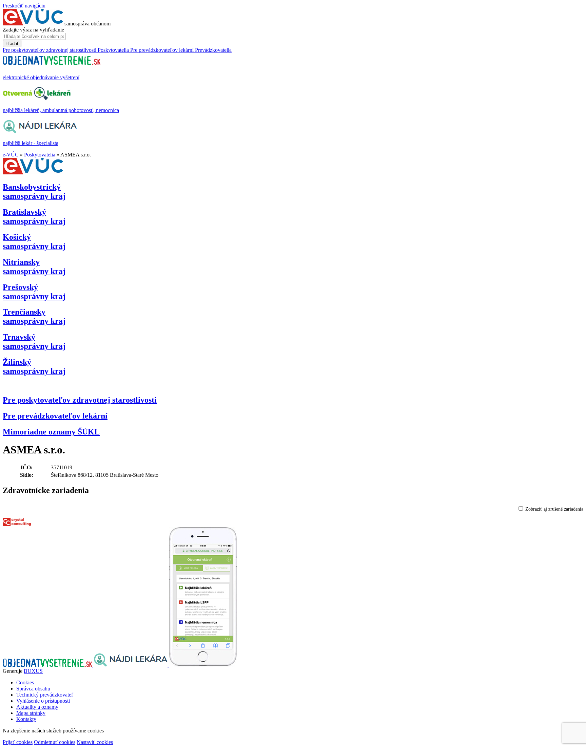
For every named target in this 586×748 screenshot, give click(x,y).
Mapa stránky (30, 713)
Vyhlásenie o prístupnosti (43, 701)
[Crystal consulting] (17, 524)
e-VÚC (11, 154)
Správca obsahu (33, 688)
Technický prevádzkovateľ (45, 695)
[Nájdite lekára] (131, 665)
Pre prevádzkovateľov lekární (55, 415)
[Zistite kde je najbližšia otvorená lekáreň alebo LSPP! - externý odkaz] (203, 665)
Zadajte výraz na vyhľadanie (33, 30)
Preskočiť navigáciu (24, 5)
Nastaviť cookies (95, 742)
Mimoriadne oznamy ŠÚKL (51, 431)
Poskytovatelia (39, 154)
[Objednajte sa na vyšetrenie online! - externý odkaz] (48, 665)
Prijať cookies (18, 742)
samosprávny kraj (34, 191)
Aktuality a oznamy (37, 707)
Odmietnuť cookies (54, 742)
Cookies (25, 682)
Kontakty (26, 719)
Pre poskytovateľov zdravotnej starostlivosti (80, 400)
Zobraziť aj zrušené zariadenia (554, 509)
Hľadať (12, 43)
